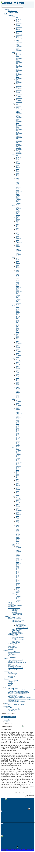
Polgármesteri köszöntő (8, 716)
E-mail (6, 721)
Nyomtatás (7, 720)
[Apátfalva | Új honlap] (13, 3)
